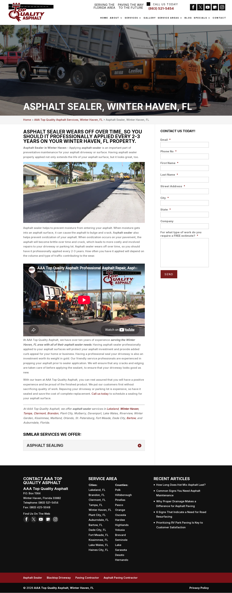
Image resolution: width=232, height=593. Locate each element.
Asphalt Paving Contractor (121, 577)
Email (165, 139)
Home (104, 18)
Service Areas (168, 18)
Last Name (169, 174)
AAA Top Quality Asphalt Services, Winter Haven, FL (68, 119)
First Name (169, 163)
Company (166, 221)
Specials (200, 18)
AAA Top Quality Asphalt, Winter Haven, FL (64, 588)
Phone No (168, 151)
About (114, 18)
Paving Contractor (87, 577)
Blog (188, 18)
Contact (219, 18)
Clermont (40, 413)
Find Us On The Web (36, 513)
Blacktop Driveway (59, 577)
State (165, 209)
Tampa (27, 413)
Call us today (100, 393)
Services (131, 18)
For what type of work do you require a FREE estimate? (180, 234)
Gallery (150, 18)
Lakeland (113, 408)
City (164, 198)
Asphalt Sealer (32, 577)
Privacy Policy (199, 588)
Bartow (131, 418)
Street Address (172, 186)
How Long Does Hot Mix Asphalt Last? (181, 484)
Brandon (52, 413)
